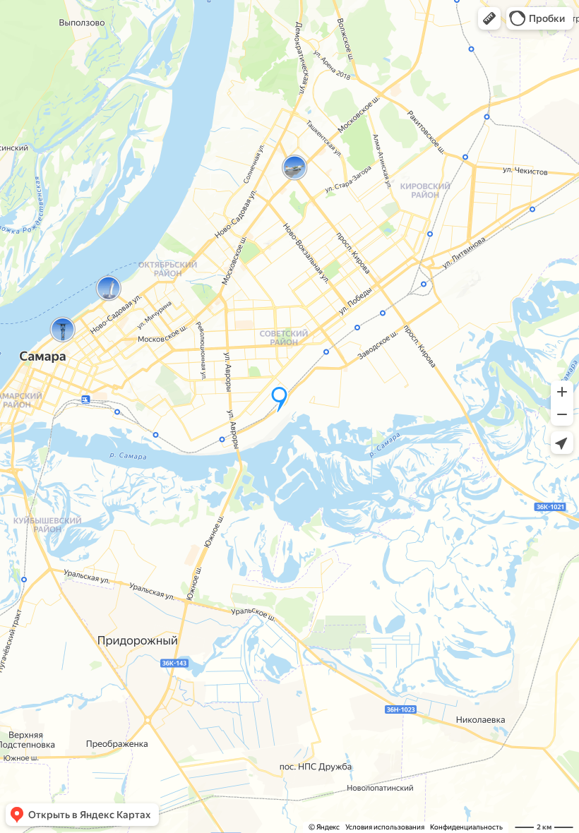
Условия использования (384, 827)
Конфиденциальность (466, 827)
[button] (489, 18)
